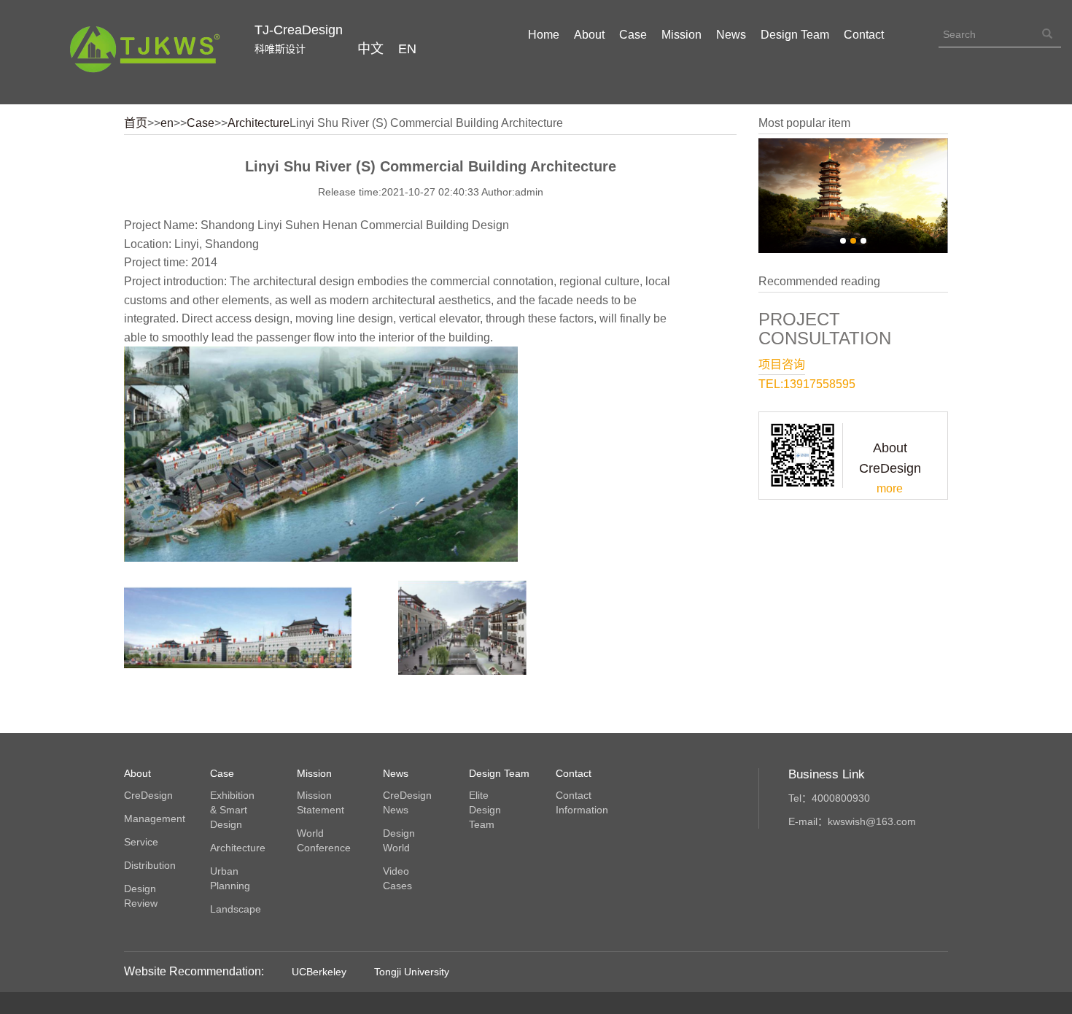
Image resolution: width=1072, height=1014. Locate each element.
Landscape (235, 909)
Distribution (149, 865)
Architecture (259, 123)
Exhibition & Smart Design (232, 809)
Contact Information (581, 802)
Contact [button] (864, 34)
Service (141, 842)
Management (149, 818)
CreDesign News (407, 802)
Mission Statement (320, 802)
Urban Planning (230, 878)
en (167, 123)
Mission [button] (681, 34)
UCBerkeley (319, 972)
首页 (135, 123)
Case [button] (633, 34)
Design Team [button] (795, 34)
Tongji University (411, 972)
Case (200, 123)
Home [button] (543, 34)
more (890, 488)
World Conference (322, 840)
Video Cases (397, 878)
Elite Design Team (485, 809)
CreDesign (148, 795)
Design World (399, 840)
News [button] (731, 34)
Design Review (141, 896)
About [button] (589, 34)
